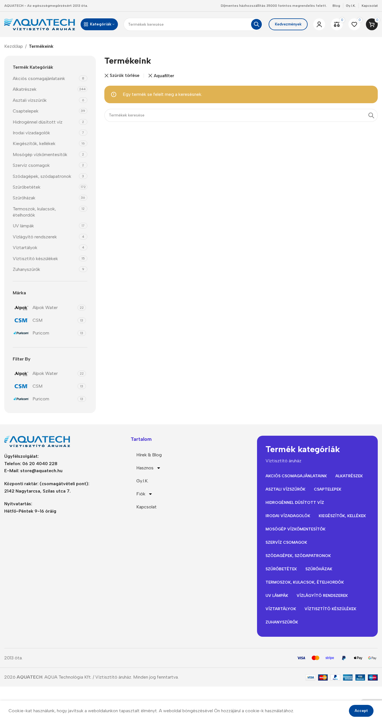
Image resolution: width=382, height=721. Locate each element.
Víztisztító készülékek (35, 258)
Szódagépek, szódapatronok (42, 176)
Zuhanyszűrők (26, 269)
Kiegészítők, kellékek (34, 143)
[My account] (319, 24)
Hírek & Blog (149, 454)
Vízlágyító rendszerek (35, 236)
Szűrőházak (24, 197)
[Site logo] (39, 24)
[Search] (256, 24)
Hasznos (145, 467)
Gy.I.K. (142, 480)
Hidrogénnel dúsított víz (37, 122)
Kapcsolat (146, 507)
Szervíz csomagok (31, 165)
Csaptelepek (25, 111)
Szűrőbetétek (26, 187)
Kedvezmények (288, 24)
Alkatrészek (24, 89)
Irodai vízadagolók (31, 132)
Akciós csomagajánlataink (39, 78)
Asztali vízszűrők (30, 100)
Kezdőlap (13, 46)
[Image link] (39, 441)
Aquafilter (164, 75)
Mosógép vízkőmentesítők (40, 154)
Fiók (140, 494)
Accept (361, 711)
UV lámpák (23, 225)
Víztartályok (25, 247)
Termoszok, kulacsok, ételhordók (34, 212)
